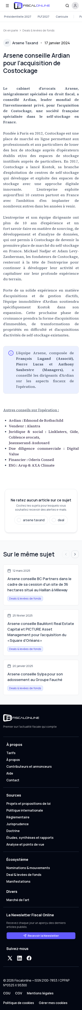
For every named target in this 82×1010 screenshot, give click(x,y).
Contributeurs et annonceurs (29, 766)
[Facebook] (29, 958)
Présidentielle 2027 (17, 16)
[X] (10, 958)
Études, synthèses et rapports (30, 837)
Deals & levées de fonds (38, 30)
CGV (18, 993)
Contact (12, 780)
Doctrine (13, 831)
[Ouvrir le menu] (7, 5)
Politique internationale (24, 810)
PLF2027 (43, 16)
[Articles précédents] (66, 554)
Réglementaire (17, 817)
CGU (6, 993)
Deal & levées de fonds (23, 874)
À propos (13, 760)
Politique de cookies (18, 1003)
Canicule (62, 16)
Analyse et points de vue (25, 844)
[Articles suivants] (75, 554)
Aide (9, 773)
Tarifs (11, 753)
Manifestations (18, 881)
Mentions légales (40, 993)
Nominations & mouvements (28, 868)
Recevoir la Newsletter (43, 936)
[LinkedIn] (19, 958)
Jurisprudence (17, 824)
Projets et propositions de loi (28, 803)
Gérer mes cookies (53, 1003)
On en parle (10, 30)
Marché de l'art (17, 900)
